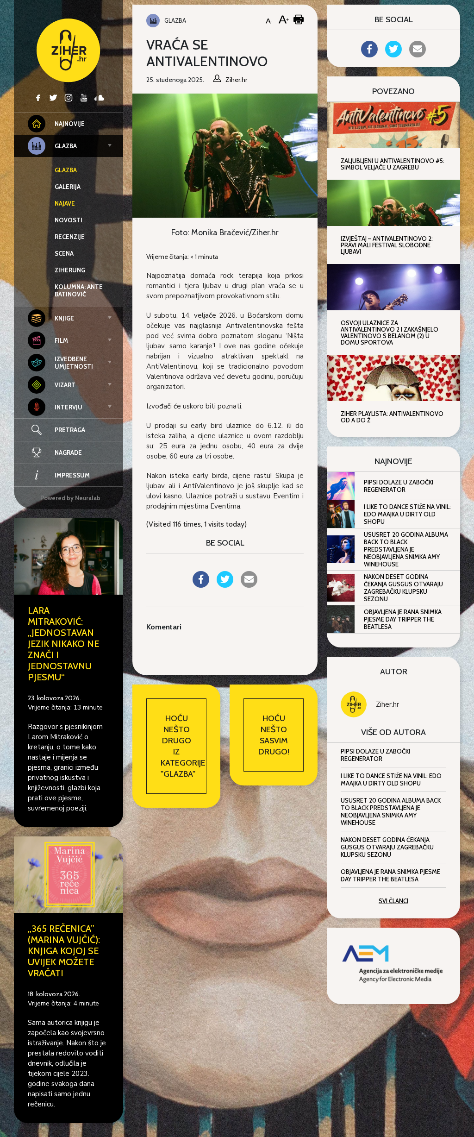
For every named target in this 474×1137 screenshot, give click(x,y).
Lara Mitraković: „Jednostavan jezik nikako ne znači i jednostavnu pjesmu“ (63, 644)
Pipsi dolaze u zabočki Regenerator (398, 485)
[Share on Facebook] (201, 585)
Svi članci (393, 901)
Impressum (72, 475)
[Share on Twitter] (225, 585)
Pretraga (70, 429)
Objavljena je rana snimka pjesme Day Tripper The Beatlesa (403, 619)
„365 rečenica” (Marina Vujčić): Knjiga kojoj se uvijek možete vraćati (64, 951)
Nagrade (68, 452)
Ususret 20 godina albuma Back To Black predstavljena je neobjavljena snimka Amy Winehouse (406, 549)
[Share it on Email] (249, 585)
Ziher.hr (387, 704)
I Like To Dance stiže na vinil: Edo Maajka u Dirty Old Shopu (407, 514)
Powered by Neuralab (70, 498)
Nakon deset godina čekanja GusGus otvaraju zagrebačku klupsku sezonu (403, 588)
